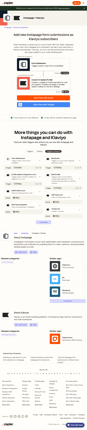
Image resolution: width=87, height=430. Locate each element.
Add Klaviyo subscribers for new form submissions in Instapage (14, 358)
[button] (43, 104)
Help (34, 252)
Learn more (22, 252)
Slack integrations (8, 385)
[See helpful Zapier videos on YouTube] (22, 416)
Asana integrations (8, 401)
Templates (81, 415)
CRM (51, 400)
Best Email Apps (71, 391)
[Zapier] (7, 2)
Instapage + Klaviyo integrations (16, 27)
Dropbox (25, 385)
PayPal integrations (8, 398)
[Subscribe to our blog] (26, 416)
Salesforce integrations (10, 388)
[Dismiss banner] (84, 8)
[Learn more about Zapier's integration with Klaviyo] (5, 315)
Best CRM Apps (71, 394)
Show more (6, 404)
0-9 (8, 373)
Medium (37, 401)
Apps (16, 233)
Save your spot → (64, 8)
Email (51, 397)
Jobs (66, 415)
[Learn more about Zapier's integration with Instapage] (5, 236)
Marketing (52, 404)
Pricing (35, 415)
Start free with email (43, 98)
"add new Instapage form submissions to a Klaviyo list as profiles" (68, 359)
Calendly (38, 388)
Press (61, 415)
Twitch (37, 385)
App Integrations (65, 418)
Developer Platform (50, 415)
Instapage (24, 233)
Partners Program (79, 418)
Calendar (52, 393)
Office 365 (25, 401)
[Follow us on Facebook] (11, 416)
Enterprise (72, 415)
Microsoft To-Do (40, 392)
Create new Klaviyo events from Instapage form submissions (41, 358)
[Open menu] (83, 3)
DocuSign (25, 394)
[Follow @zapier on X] (18, 416)
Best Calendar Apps (72, 401)
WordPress (26, 398)
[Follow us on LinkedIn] (15, 416)
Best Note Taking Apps (73, 398)
